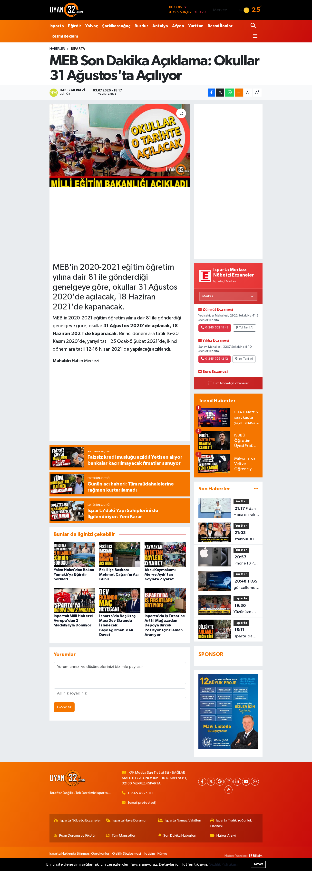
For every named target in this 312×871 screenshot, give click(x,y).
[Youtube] (246, 782)
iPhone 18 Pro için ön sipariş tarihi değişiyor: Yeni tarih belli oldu (246, 561)
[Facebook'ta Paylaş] (211, 93)
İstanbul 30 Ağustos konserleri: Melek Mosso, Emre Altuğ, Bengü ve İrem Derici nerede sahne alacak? (246, 536)
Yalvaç (91, 26)
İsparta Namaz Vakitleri (183, 820)
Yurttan (196, 26)
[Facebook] (202, 782)
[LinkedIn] (237, 782)
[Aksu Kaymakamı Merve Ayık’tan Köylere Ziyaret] (165, 554)
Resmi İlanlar (220, 26)
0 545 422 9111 (140, 793)
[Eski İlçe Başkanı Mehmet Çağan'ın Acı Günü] (120, 554)
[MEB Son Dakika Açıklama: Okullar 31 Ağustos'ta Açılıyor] (119, 145)
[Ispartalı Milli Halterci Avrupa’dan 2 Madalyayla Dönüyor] (74, 600)
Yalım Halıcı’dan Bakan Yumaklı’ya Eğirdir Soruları (74, 574)
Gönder (64, 707)
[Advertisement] (126, 224)
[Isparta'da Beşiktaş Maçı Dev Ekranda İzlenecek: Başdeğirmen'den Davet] (120, 600)
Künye (162, 853)
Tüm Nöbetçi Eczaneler (231, 383)
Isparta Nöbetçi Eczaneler (80, 820)
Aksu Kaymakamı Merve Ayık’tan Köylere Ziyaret (160, 574)
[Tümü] (256, 489)
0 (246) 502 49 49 (216, 327)
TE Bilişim (255, 856)
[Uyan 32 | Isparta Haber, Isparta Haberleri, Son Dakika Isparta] (66, 10)
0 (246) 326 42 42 (216, 358)
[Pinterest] (220, 782)
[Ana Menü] (254, 36)
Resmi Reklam (64, 36)
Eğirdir (74, 26)
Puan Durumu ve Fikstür (77, 835)
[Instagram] (228, 782)
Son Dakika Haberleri (179, 835)
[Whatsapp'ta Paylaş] (229, 93)
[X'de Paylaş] (220, 93)
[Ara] (254, 26)
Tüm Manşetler (124, 835)
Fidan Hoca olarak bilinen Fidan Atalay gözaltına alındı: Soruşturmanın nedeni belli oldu (247, 512)
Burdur (141, 26)
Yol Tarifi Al (246, 327)
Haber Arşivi (226, 835)
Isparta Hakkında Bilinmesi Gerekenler (79, 853)
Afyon (178, 26)
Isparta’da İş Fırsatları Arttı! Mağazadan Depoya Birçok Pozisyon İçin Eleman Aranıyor (165, 625)
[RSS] (228, 790)
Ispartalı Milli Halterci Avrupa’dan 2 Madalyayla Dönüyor (73, 620)
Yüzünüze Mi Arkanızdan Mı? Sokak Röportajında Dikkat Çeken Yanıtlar (246, 609)
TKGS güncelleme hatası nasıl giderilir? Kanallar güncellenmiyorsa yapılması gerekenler (250, 585)
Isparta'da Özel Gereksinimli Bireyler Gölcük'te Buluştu (245, 633)
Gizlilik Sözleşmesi (126, 853)
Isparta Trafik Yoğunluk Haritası (231, 823)
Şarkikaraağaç (116, 26)
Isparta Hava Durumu (129, 820)
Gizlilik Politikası (223, 864)
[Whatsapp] (255, 782)
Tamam (258, 864)
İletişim (149, 853)
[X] (211, 782)
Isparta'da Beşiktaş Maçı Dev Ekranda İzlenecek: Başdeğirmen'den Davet (117, 625)
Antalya (160, 26)
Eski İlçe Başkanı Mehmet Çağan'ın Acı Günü (118, 574)
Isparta (56, 26)
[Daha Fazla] (239, 93)
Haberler (57, 48)
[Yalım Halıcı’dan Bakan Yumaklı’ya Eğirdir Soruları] (74, 554)
